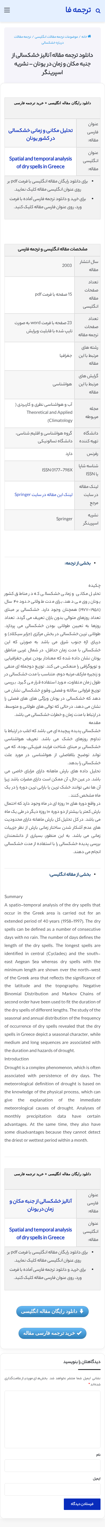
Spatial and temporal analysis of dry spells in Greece (40, 163)
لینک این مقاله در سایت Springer (44, 495)
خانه (84, 37)
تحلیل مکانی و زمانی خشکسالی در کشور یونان (40, 135)
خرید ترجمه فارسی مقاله (49, 1332)
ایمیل (97, 1479)
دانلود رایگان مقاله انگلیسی (49, 1311)
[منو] (7, 13)
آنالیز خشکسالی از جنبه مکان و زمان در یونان (41, 1206)
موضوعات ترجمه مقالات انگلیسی (56, 37)
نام (98, 1455)
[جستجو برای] (98, 13)
